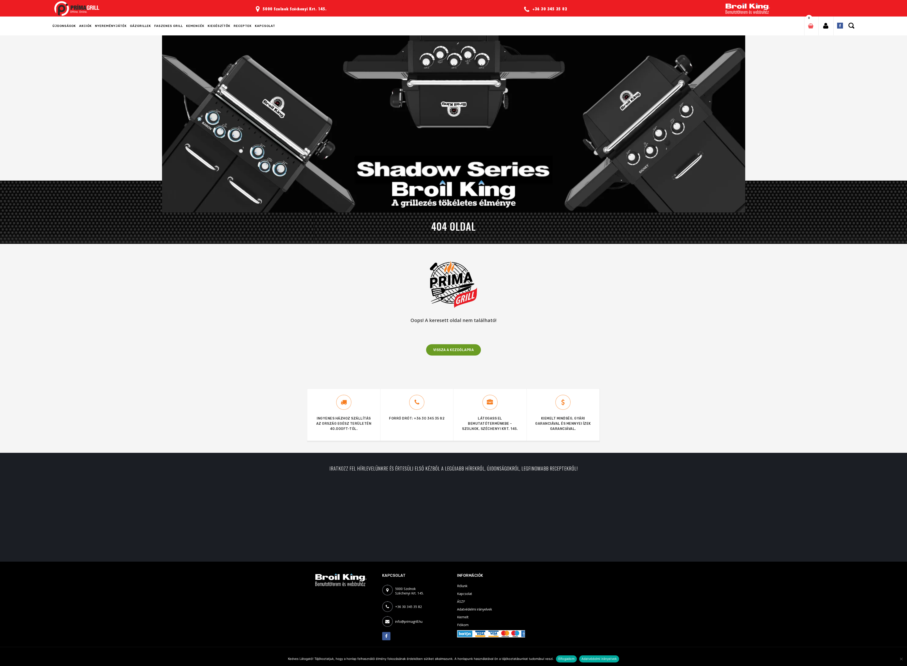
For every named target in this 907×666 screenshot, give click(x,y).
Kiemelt (463, 617)
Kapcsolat (464, 593)
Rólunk (462, 586)
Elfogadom (566, 659)
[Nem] (901, 659)
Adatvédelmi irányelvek (474, 609)
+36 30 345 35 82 (429, 418)
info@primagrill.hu (409, 621)
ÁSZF (461, 601)
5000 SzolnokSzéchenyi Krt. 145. (409, 590)
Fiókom (463, 625)
